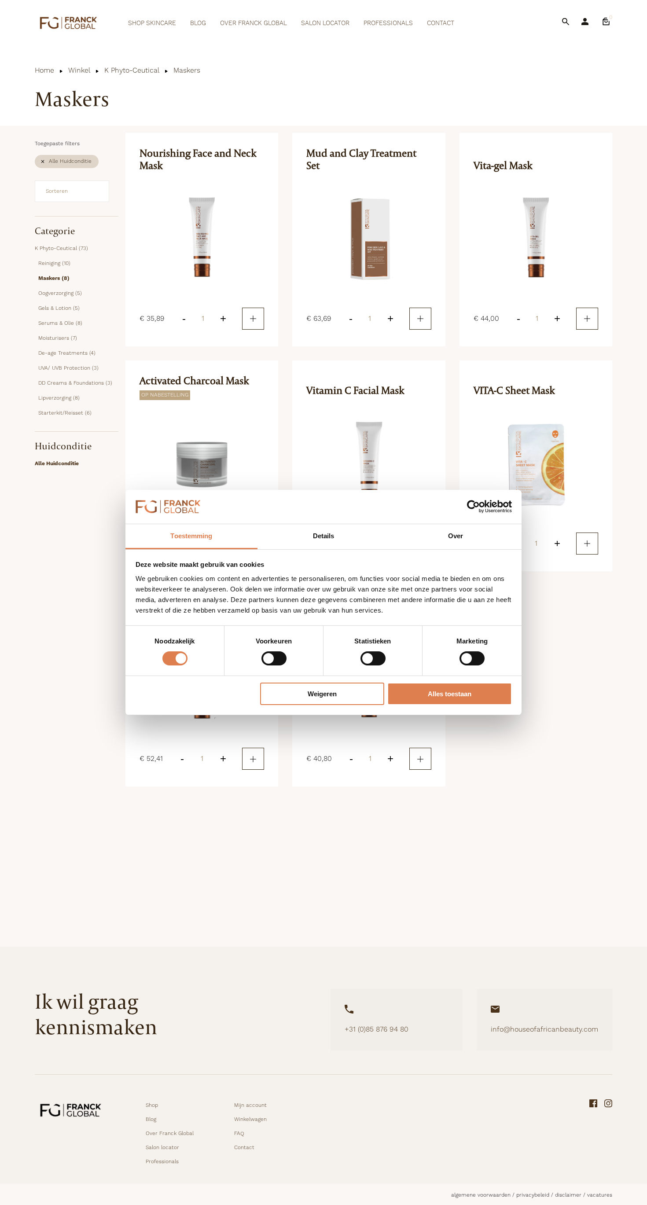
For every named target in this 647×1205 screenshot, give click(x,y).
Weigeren (322, 694)
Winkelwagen (250, 1119)
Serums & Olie (60, 323)
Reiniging (54, 263)
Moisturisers (57, 338)
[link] (606, 21)
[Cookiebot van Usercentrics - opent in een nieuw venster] (473, 506)
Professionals (388, 23)
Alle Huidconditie (70, 161)
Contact (440, 23)
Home (44, 70)
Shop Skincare (152, 23)
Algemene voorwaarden (481, 1195)
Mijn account (250, 1105)
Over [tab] (455, 536)
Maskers (54, 278)
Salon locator (325, 23)
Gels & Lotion (59, 308)
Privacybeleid (532, 1195)
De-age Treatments (67, 353)
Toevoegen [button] (253, 319)
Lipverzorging (59, 398)
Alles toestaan (449, 694)
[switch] (274, 658)
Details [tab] (324, 536)
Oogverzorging (60, 293)
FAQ (239, 1133)
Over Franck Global (253, 23)
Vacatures (599, 1195)
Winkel (79, 70)
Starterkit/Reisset (65, 413)
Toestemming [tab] (191, 536)
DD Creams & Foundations (75, 383)
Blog (198, 23)
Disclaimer (568, 1195)
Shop (152, 1105)
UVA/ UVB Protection (68, 368)
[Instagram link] (608, 1132)
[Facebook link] (593, 1132)
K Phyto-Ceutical (131, 70)
